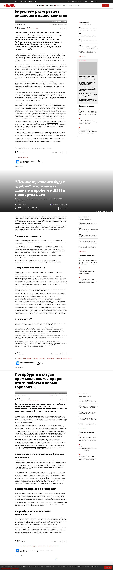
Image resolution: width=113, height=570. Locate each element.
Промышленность (41, 546)
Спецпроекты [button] (50, 5)
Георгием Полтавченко (21, 110)
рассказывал (27, 346)
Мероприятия (61, 5)
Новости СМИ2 (19, 166)
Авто (24, 358)
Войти (105, 5)
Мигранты (25, 157)
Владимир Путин (51, 66)
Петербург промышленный (52, 546)
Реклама (69, 5)
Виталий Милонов (27, 138)
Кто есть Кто (76, 5)
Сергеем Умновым (52, 123)
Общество (35, 358)
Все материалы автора (32, 28)
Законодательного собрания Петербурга (35, 447)
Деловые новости (50, 358)
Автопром (29, 358)
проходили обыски (57, 126)
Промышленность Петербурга (29, 546)
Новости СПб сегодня (67, 358)
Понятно (108, 567)
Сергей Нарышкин (25, 58)
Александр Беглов (26, 425)
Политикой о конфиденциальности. (10, 568)
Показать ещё (82, 56)
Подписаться (67, 1)
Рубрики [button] (40, 5)
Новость (20, 157)
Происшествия (42, 358)
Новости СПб (59, 358)
